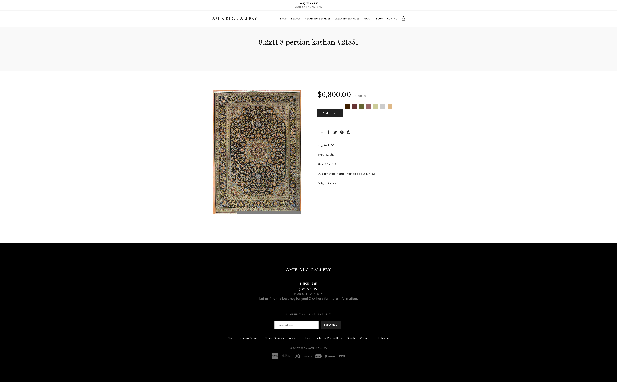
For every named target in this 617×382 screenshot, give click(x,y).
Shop (283, 18)
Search (296, 18)
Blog (379, 18)
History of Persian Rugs (328, 337)
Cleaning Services (347, 18)
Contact (393, 18)
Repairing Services (318, 18)
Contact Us (366, 337)
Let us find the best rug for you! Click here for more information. (308, 298)
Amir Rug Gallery (234, 18)
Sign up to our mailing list (308, 314)
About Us (294, 337)
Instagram (383, 337)
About (368, 18)
